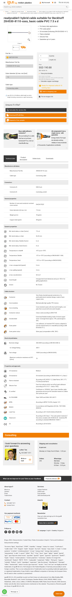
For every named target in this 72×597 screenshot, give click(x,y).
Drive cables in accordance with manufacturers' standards (53, 11)
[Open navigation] (4, 2)
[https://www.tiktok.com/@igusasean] (20, 532)
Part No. (8, 53)
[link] (36, 110)
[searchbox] (34, 7)
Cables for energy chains (17, 11)
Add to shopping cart (48, 92)
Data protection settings (11, 542)
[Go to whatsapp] (4, 591)
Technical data (10, 158)
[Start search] (67, 7)
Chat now (59, 594)
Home (6, 11)
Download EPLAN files (15, 115)
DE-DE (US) (65, 2)
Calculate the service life (16, 110)
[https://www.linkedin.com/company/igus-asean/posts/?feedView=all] (13, 532)
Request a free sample (15, 120)
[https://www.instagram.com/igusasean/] (9, 532)
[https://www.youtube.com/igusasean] (17, 532)
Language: (45, 530)
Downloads (49, 158)
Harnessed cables (31, 11)
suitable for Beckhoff (12, 13)
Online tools (36, 158)
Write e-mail (24, 460)
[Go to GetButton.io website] (5, 595)
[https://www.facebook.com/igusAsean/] (5, 532)
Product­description (23, 159)
